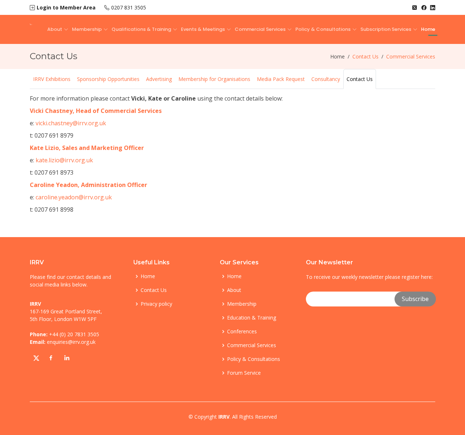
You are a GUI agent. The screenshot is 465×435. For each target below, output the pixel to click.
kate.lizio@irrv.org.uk (64, 160)
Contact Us (360, 79)
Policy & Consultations (253, 359)
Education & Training (251, 317)
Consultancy (325, 79)
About (234, 290)
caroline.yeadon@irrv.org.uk (74, 197)
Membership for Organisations (214, 79)
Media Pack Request (281, 79)
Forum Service (244, 372)
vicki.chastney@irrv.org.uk (70, 123)
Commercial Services (251, 345)
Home (428, 29)
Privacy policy (156, 303)
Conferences (242, 331)
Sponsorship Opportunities (108, 79)
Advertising (159, 79)
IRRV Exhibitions (51, 79)
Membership (241, 303)
